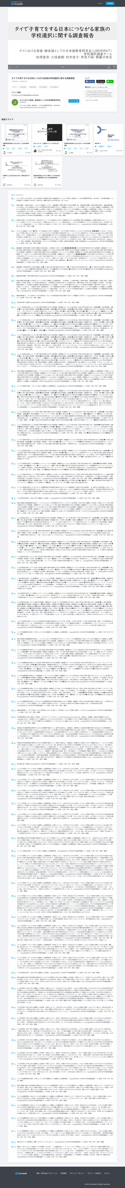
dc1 (26, 148)
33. (15, 594)
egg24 (39, 146)
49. (15, 780)
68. (15, 1029)
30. (15, 557)
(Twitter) (101, 81)
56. (15, 856)
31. (15, 568)
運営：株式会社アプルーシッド (47, 1173)
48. (15, 769)
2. (14, 205)
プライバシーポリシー (77, 1173)
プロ (46, 146)
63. (15, 973)
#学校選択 (23, 87)
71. (15, 1064)
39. (15, 663)
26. (15, 503)
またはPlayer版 (100, 83)
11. (15, 307)
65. (15, 988)
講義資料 (101, 146)
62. (15, 958)
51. (15, 804)
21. (15, 451)
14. (15, 354)
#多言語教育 (54, 87)
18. (15, 412)
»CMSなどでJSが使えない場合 (99, 87)
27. (15, 518)
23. (15, 475)
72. (15, 1079)
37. (15, 639)
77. (15, 1131)
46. (15, 743)
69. (15, 1040)
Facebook (91, 81)
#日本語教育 (43, 87)
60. (15, 926)
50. (15, 791)
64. (15, 978)
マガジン (107, 1173)
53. (15, 825)
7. (14, 276)
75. (15, 1105)
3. (14, 220)
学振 (20, 148)
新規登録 (110, 3)
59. (15, 917)
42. (15, 702)
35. (15, 621)
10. (15, 303)
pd (7, 148)
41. (15, 689)
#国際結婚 (33, 87)
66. (15, 1008)
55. (15, 851)
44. (15, 717)
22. (15, 464)
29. (15, 542)
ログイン (100, 3)
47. (15, 764)
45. (15, 728)
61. (15, 945)
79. (15, 1147)
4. (14, 231)
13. (15, 335)
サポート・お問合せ (94, 1173)
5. (14, 248)
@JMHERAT (23, 102)
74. (15, 1097)
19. (15, 425)
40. (15, 676)
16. (15, 386)
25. (15, 498)
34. (15, 602)
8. (14, 281)
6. (14, 267)
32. (15, 579)
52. (15, 814)
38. (15, 650)
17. (15, 391)
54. (15, 838)
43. (15, 710)
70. (15, 1053)
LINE (111, 81)
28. (15, 531)
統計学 (109, 146)
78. (15, 1142)
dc (81, 148)
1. (14, 199)
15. (15, 371)
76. (15, 1118)
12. (15, 320)
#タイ (14, 87)
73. (15, 1086)
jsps (14, 148)
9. (14, 296)
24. (15, 488)
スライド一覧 (74, 101)
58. (15, 896)
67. (15, 1018)
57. (15, 883)
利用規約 (64, 1173)
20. (15, 440)
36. (15, 632)
